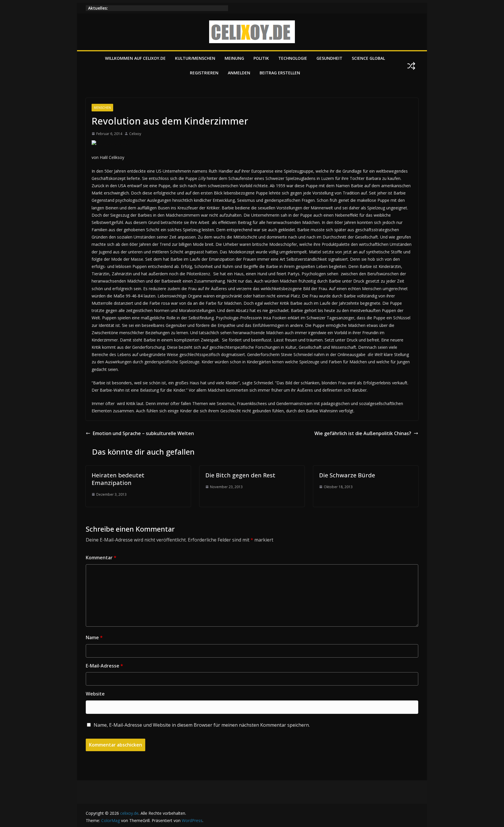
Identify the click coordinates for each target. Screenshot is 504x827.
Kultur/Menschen (195, 58)
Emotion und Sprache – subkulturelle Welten (143, 433)
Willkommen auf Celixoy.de (135, 58)
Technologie (292, 58)
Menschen (102, 108)
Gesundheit (329, 58)
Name (94, 637)
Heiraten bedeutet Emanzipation (118, 479)
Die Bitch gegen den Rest (240, 475)
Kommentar (101, 557)
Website (95, 694)
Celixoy (135, 133)
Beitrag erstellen (280, 73)
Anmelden (239, 73)
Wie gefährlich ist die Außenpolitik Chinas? (362, 433)
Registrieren (204, 73)
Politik (261, 58)
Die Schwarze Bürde (347, 475)
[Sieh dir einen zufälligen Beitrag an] (411, 66)
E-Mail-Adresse (104, 666)
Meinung (234, 58)
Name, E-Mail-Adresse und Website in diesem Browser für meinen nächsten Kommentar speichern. (202, 725)
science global (368, 58)
